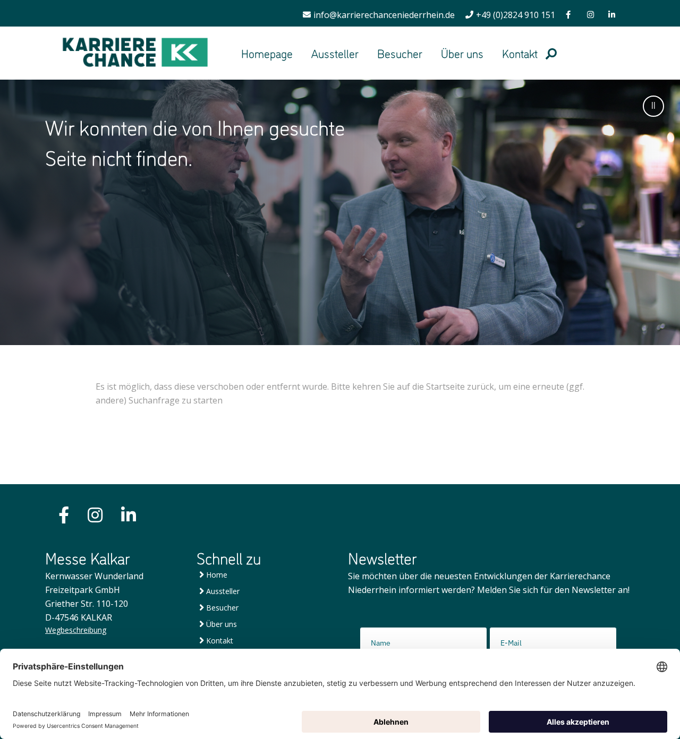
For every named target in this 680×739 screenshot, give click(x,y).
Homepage (267, 53)
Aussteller (335, 53)
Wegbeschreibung (75, 630)
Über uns (462, 53)
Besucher (399, 53)
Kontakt (520, 53)
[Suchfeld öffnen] (551, 53)
